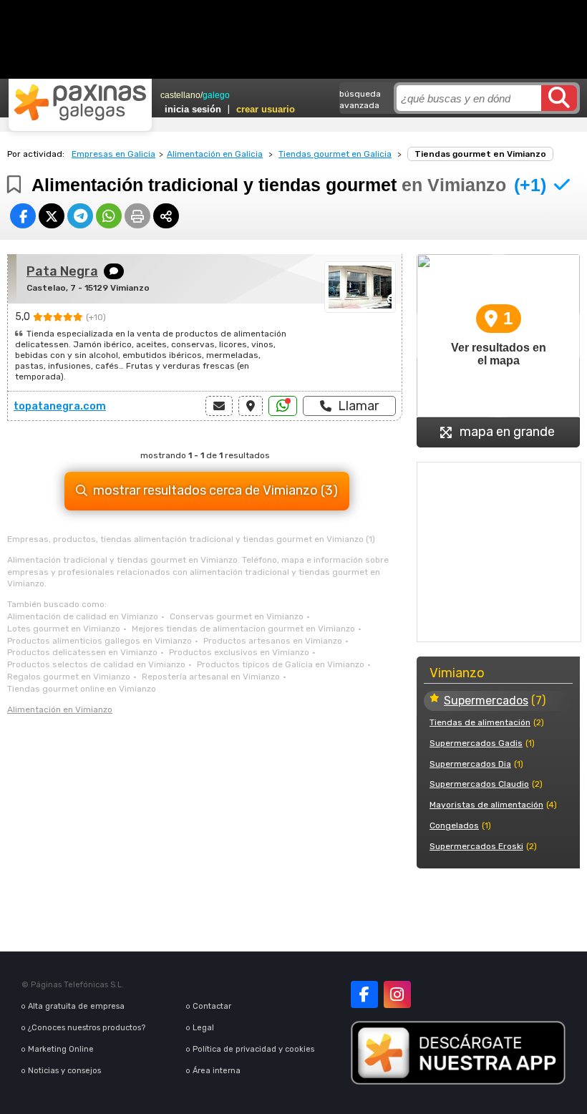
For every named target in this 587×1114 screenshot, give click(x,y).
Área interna (217, 1070)
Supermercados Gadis (476, 743)
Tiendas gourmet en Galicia (335, 154)
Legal (203, 1027)
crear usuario (265, 109)
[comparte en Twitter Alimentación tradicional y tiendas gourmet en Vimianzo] (51, 215)
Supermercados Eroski (476, 846)
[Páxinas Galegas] (80, 102)
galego (216, 95)
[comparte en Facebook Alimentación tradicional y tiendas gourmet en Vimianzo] (23, 215)
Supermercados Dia (470, 764)
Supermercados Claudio (479, 784)
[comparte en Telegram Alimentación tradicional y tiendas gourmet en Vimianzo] (80, 215)
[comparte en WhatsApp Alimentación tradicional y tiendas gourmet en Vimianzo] (109, 215)
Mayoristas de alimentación (486, 805)
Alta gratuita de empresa (76, 1006)
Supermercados (486, 700)
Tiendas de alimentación (480, 722)
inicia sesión (193, 109)
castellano (180, 95)
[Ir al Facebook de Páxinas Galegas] (364, 994)
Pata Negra (62, 271)
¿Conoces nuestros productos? (86, 1027)
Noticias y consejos (64, 1070)
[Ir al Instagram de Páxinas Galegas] (397, 994)
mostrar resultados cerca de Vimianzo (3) (215, 490)
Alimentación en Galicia (215, 154)
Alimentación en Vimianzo (59, 709)
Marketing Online (61, 1049)
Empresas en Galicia (113, 154)
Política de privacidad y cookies (253, 1049)
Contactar (212, 1006)
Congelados (454, 825)
